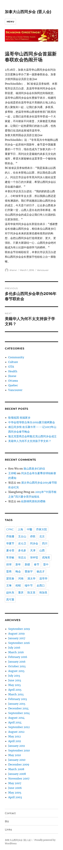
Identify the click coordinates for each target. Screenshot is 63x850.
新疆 (27, 564)
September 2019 (19, 629)
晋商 (9, 571)
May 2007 (14, 783)
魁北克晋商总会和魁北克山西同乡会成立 (32, 436)
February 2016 (17, 657)
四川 (44, 543)
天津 (32, 550)
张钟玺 (34, 557)
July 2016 (14, 647)
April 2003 (15, 797)
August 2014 (16, 717)
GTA (11, 366)
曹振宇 (29, 571)
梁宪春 (10, 578)
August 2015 (16, 671)
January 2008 (17, 774)
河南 (21, 578)
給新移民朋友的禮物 (33, 501)
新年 (18, 564)
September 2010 (19, 750)
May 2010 (14, 755)
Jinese (12, 376)
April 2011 (14, 741)
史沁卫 (22, 543)
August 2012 (16, 731)
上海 (20, 529)
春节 (36, 564)
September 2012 (19, 727)
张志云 (22, 557)
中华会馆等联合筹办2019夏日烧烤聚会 (31, 422)
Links (8, 829)
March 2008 (16, 769)
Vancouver (43, 270)
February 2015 (17, 699)
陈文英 (31, 592)
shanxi (13, 270)
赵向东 (10, 592)
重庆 (21, 592)
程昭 (18, 585)
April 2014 (15, 722)
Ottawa (13, 380)
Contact (10, 813)
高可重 (10, 599)
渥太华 (31, 578)
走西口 (41, 585)
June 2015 (14, 680)
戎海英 (46, 557)
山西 (42, 550)
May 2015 (14, 685)
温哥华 (43, 578)
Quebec (13, 385)
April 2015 (15, 689)
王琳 (9, 585)
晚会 (18, 571)
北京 (42, 536)
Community (16, 357)
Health (12, 371)
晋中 (46, 564)
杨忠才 (41, 571)
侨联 (32, 536)
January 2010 (16, 759)
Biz (7, 821)
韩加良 (43, 592)
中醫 (29, 529)
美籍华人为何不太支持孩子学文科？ (29, 441)
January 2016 (17, 661)
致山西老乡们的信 (34, 468)
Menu (10, 21)
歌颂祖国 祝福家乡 (19, 417)
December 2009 (18, 764)
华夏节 (10, 543)
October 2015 (17, 666)
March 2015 (16, 694)
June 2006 (15, 788)
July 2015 (14, 675)
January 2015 (16, 703)
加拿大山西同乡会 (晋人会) (28, 11)
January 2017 (16, 638)
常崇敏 (10, 557)
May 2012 (14, 736)
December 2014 (18, 708)
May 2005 (14, 792)
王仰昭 (12, 473)
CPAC (10, 529)
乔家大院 (41, 529)
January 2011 (16, 745)
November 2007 (18, 778)
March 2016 (16, 652)
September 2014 (19, 713)
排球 (9, 564)
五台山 (22, 536)
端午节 (29, 585)
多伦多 (22, 550)
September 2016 (19, 643)
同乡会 (34, 543)
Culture (13, 362)
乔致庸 (10, 536)
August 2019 (16, 633)
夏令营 (10, 550)
